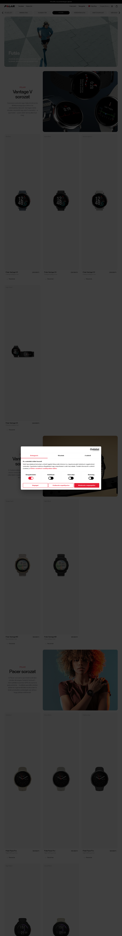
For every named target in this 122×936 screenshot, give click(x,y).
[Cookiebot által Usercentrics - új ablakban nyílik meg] (91, 449)
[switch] (50, 478)
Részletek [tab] (61, 455)
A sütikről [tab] (88, 455)
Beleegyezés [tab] (34, 455)
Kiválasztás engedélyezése (61, 485)
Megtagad (35, 485)
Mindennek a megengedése (86, 485)
